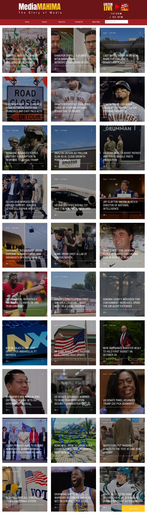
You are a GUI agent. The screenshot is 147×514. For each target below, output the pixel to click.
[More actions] (43, 32)
